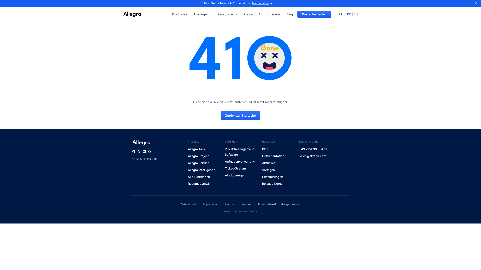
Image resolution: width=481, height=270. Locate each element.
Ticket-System (235, 168)
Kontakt (246, 204)
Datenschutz (188, 204)
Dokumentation (273, 156)
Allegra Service (198, 163)
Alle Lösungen (235, 175)
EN (356, 14)
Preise (248, 14)
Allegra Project (198, 156)
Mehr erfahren (260, 3)
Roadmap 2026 (199, 183)
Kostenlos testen (314, 14)
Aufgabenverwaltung (240, 161)
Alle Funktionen (199, 177)
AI (260, 14)
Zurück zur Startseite (240, 115)
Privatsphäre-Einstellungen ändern (279, 204)
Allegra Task (196, 149)
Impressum (210, 204)
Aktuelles (268, 163)
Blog (290, 14)
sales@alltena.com (312, 156)
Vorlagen (268, 170)
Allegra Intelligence (201, 170)
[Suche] (340, 14)
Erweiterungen (272, 177)
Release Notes (272, 183)
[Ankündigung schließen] (475, 3)
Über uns (274, 14)
